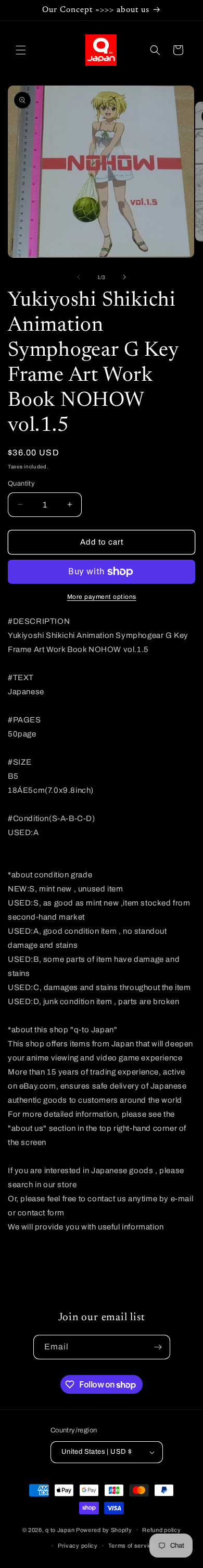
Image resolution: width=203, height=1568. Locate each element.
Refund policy (161, 1530)
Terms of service (132, 1545)
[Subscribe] (158, 1347)
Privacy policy (78, 1545)
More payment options (101, 596)
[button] (20, 50)
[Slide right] (124, 277)
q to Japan (59, 1529)
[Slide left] (78, 277)
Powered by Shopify (104, 1529)
